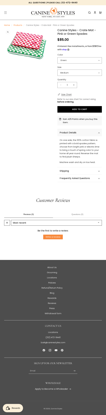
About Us (52, 267)
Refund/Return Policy (52, 287)
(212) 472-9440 (53, 337)
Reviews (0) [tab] (28, 214)
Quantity (61, 79)
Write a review (53, 236)
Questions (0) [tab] (77, 214)
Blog (52, 292)
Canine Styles (56, 409)
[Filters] (7, 223)
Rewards (52, 298)
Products (18, 25)
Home (7, 25)
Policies (52, 282)
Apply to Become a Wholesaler (51, 389)
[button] (5, 12)
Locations (52, 277)
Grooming (52, 272)
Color (60, 54)
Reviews (52, 303)
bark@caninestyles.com (53, 342)
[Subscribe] (74, 371)
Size (59, 67)
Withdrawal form (53, 313)
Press (52, 308)
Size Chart (66, 94)
